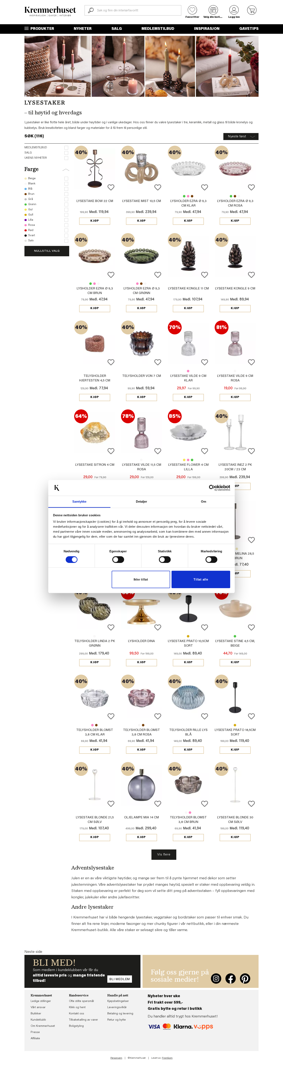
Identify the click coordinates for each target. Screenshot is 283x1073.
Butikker (36, 1013)
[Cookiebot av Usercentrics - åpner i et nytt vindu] (212, 488)
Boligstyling (76, 1026)
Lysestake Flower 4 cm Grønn (192, 460)
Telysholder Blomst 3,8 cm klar (139, 725)
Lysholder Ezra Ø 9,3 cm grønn (184, 196)
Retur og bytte (116, 1020)
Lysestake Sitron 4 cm (94, 465)
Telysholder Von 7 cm (141, 376)
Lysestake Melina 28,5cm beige (237, 549)
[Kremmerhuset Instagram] (216, 978)
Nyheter (83, 29)
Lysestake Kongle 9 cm (235, 288)
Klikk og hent (77, 1007)
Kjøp (94, 221)
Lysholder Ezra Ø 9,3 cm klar (239, 196)
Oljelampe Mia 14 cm (141, 817)
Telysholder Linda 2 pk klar (94, 636)
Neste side (33, 952)
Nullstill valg (47, 251)
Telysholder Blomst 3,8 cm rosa (92, 725)
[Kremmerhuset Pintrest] (245, 978)
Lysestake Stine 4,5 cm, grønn (235, 636)
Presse (35, 1032)
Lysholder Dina (141, 641)
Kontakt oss (76, 1013)
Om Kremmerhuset (43, 1026)
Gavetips (249, 29)
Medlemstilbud (158, 29)
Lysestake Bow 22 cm (94, 201)
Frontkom (167, 1058)
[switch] (118, 559)
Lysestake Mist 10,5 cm (141, 201)
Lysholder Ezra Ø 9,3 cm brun (192, 196)
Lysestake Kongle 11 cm (188, 288)
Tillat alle (201, 579)
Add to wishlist (111, 187)
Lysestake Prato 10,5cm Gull (188, 636)
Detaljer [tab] (141, 501)
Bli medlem (119, 979)
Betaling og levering (120, 1013)
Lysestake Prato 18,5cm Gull (235, 725)
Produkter (42, 29)
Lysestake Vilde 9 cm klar (235, 371)
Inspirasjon (207, 29)
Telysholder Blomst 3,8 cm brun (96, 725)
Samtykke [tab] (79, 501)
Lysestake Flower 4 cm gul (184, 460)
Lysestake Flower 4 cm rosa (188, 460)
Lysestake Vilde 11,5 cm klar (141, 460)
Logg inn (234, 17)
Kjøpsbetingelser (118, 1001)
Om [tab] (203, 501)
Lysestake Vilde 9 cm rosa (188, 371)
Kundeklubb (38, 1020)
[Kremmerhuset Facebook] (230, 978)
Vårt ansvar (38, 1007)
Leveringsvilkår (117, 1007)
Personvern (116, 1058)
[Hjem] (50, 11)
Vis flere (163, 854)
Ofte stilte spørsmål (81, 1001)
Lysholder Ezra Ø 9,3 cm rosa (188, 196)
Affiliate (35, 1038)
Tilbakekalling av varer (83, 1020)
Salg (116, 29)
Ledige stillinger (41, 1001)
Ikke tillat (141, 579)
